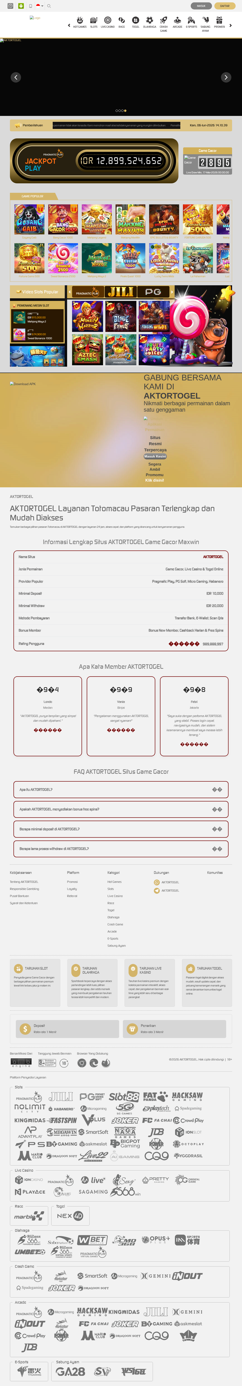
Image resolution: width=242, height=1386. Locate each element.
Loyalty (72, 889)
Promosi (219, 26)
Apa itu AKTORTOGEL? (121, 789)
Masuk (201, 6)
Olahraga (149, 26)
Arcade (177, 26)
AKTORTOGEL (170, 882)
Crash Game (164, 28)
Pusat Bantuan (19, 896)
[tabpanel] (121, 77)
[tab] (88, 292)
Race (122, 26)
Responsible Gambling (24, 889)
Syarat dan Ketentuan (24, 903)
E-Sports (191, 26)
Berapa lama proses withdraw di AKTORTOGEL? (121, 849)
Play (33, 168)
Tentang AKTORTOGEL (24, 882)
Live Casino (108, 26)
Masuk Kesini (155, 456)
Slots (93, 26)
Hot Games (79, 26)
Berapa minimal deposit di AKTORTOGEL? (121, 829)
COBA (90, 311)
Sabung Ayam (205, 28)
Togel (135, 26)
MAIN (32, 219)
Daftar (224, 6)
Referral (72, 896)
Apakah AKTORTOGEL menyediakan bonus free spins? (121, 809)
